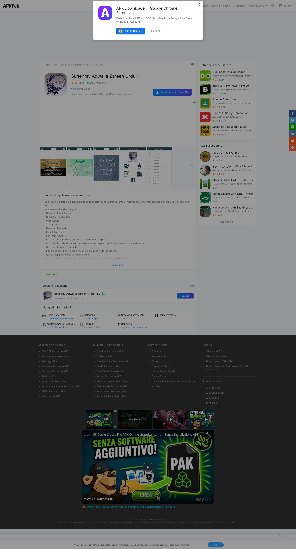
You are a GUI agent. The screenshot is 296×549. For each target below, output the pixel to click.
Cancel (155, 30)
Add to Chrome (133, 30)
